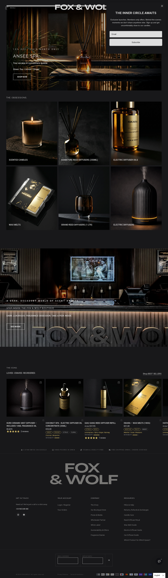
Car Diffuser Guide (131, 535)
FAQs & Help (129, 505)
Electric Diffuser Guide (133, 530)
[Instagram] (18, 515)
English (157, 575)
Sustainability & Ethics (100, 530)
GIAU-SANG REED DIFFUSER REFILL (100, 423)
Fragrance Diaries (98, 535)
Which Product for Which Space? (137, 540)
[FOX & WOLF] (84, 8)
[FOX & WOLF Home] (84, 475)
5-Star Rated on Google (35, 450)
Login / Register (64, 505)
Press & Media (96, 515)
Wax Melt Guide (130, 525)
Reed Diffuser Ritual (132, 520)
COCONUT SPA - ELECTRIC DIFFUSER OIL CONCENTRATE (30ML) (64, 424)
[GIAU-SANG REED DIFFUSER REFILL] (103, 398)
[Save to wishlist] (43, 420)
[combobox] (159, 575)
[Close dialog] (162, 6)
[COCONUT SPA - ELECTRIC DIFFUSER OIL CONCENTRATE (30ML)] (64, 398)
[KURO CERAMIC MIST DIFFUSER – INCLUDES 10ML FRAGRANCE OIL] (25, 398)
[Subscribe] (108, 560)
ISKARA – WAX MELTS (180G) (137, 423)
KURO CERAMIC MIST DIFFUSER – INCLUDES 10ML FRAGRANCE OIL (22, 424)
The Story (94, 505)
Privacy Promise (62, 574)
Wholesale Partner (98, 520)
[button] (22, 77)
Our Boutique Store (98, 510)
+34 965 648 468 (22, 509)
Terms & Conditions (76, 574)
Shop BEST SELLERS (152, 374)
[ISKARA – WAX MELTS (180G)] (143, 398)
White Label (95, 525)
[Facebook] (24, 515)
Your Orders (62, 510)
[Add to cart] (41, 382)
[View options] (119, 382)
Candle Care (129, 515)
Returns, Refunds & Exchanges (136, 510)
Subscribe (136, 42)
